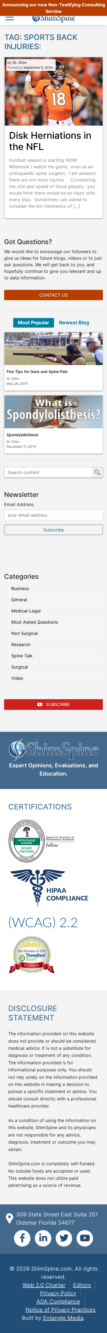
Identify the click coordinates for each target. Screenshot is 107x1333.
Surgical (19, 667)
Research (20, 644)
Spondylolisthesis (22, 434)
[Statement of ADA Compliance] (43, 922)
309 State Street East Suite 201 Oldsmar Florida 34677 (57, 1218)
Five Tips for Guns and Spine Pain (37, 371)
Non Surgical (24, 633)
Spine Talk (22, 655)
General (19, 599)
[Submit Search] (97, 472)
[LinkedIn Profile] (43, 1238)
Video (17, 678)
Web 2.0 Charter (43, 1285)
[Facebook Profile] (22, 1238)
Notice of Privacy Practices (60, 1309)
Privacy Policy (58, 1293)
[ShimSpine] (53, 18)
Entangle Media (63, 1318)
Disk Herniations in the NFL (50, 141)
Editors (82, 1285)
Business (20, 588)
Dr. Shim (20, 62)
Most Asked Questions (34, 622)
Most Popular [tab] (33, 322)
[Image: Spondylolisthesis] (53, 411)
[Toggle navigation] (10, 17)
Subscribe (57, 704)
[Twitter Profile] (64, 1238)
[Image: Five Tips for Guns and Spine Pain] (53, 348)
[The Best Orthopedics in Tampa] (31, 954)
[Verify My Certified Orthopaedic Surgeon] (26, 840)
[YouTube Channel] (85, 1238)
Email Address (19, 504)
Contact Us (53, 295)
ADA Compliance (58, 1301)
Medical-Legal (26, 611)
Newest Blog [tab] (74, 322)
